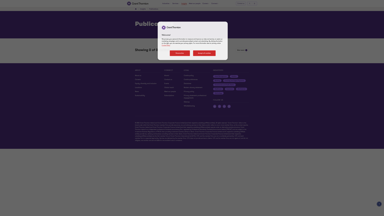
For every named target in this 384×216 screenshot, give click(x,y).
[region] (193, 41)
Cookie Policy (166, 45)
